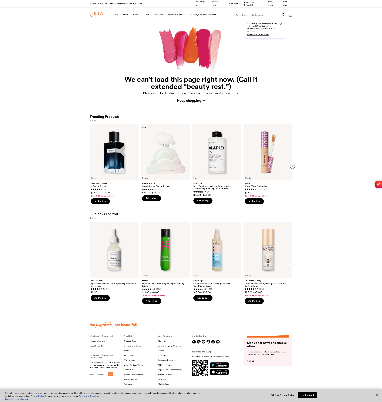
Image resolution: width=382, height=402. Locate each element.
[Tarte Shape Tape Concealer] (268, 160)
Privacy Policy (37, 396)
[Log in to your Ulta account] (283, 14)
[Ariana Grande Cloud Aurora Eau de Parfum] (165, 159)
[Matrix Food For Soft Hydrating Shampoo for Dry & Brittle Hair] (165, 259)
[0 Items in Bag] (290, 14)
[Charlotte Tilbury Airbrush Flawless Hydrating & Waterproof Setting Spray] (268, 259)
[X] (281, 24)
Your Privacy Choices (285, 395)
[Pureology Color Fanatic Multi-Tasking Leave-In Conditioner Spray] (216, 258)
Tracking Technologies (16, 399)
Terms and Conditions (90, 396)
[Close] (377, 395)
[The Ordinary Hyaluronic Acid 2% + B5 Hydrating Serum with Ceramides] (114, 258)
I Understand (307, 395)
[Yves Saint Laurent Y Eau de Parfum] (114, 160)
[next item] (292, 166)
